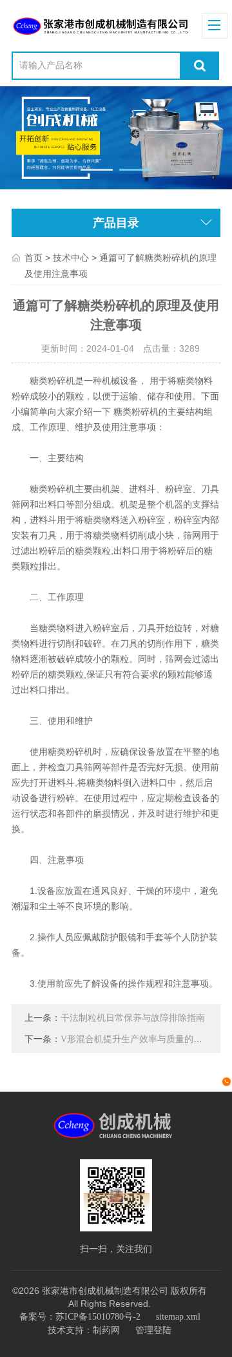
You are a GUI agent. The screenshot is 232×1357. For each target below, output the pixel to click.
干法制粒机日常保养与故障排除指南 (133, 1018)
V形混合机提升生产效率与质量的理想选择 (145, 1039)
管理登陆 (153, 1330)
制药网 (106, 1330)
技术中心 (71, 258)
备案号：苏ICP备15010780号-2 (79, 1317)
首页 (33, 258)
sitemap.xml (178, 1317)
